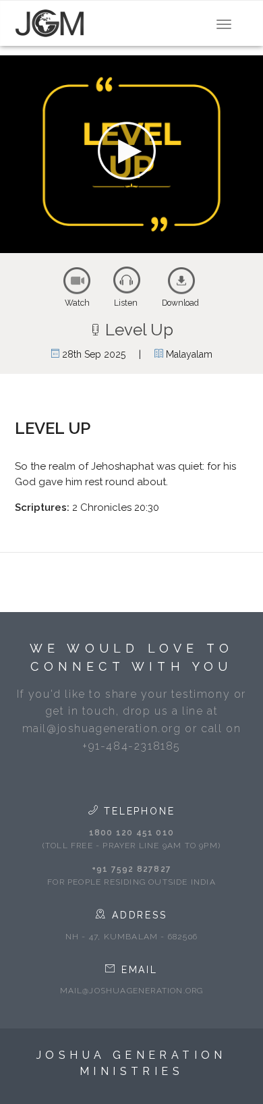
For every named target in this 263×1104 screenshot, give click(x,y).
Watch (77, 303)
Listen (126, 303)
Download (180, 303)
